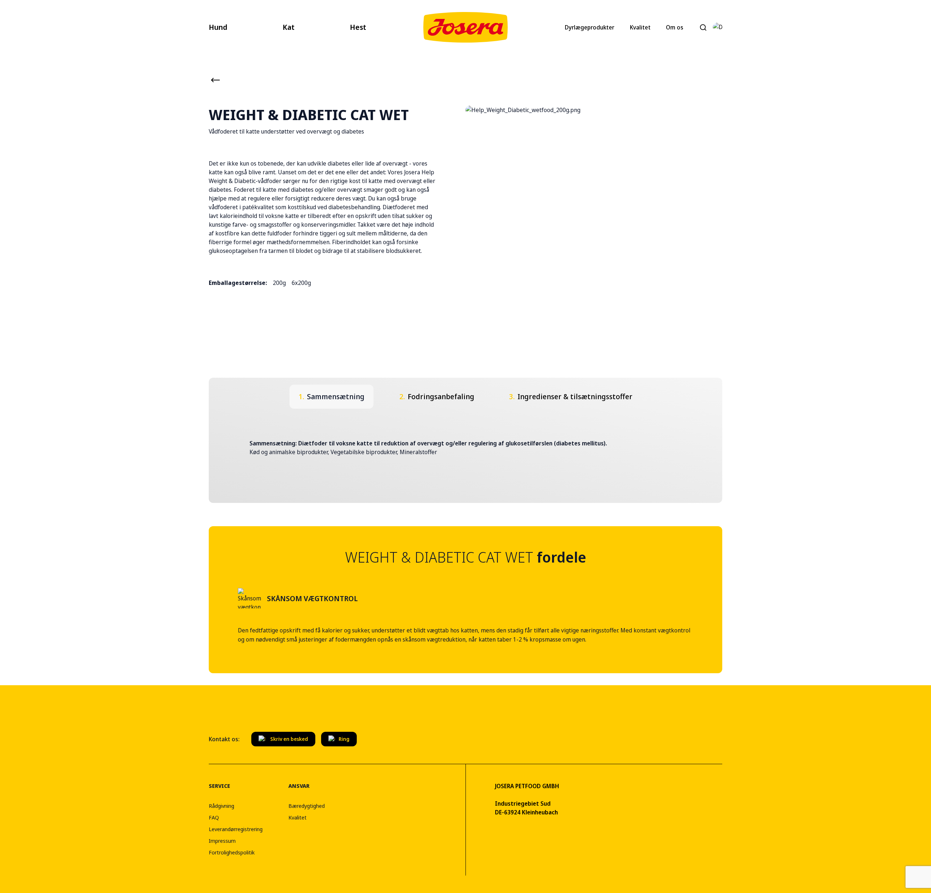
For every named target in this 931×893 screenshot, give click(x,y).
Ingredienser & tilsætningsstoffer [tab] (570, 396)
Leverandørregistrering (236, 829)
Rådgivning (221, 805)
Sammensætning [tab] (331, 396)
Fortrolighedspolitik (232, 852)
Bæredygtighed (306, 805)
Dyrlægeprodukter (589, 27)
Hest (358, 27)
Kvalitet (640, 27)
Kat (289, 27)
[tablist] (465, 396)
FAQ (214, 817)
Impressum (222, 840)
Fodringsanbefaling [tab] (436, 396)
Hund (218, 27)
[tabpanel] (465, 447)
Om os (674, 27)
